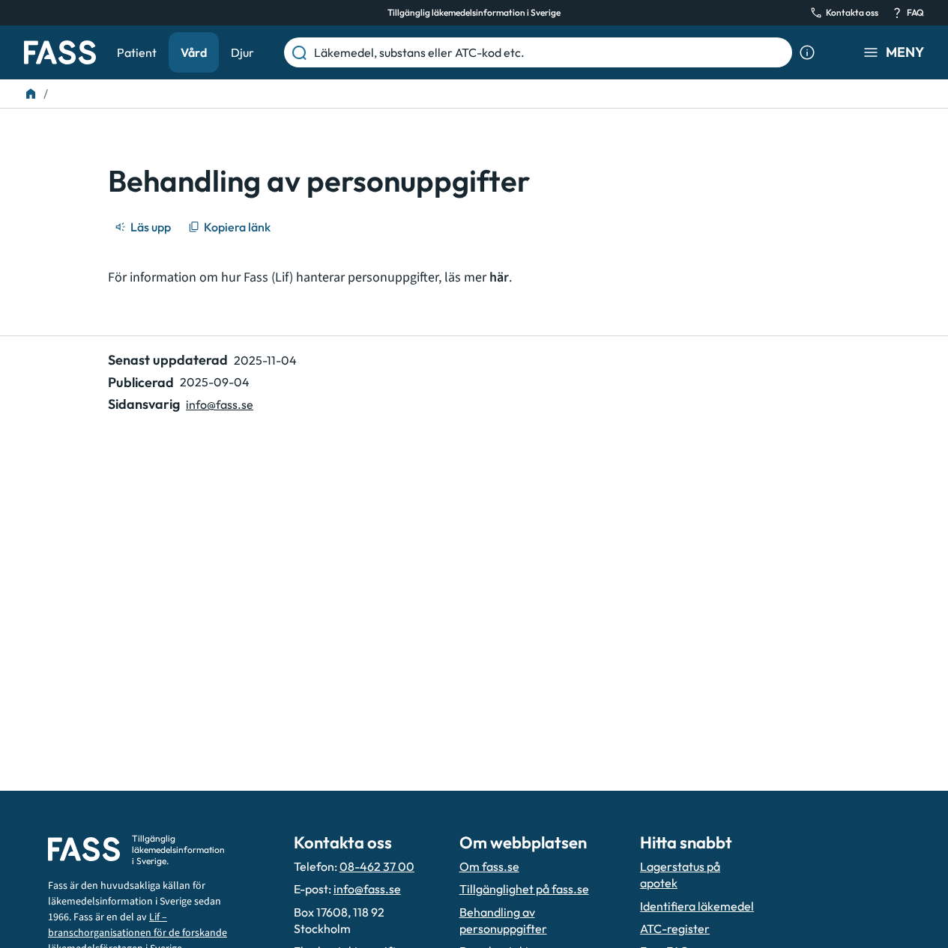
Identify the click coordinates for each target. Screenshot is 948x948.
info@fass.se (219, 404)
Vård (194, 52)
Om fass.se (489, 866)
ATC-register (675, 928)
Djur (242, 52)
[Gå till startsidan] (60, 52)
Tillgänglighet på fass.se (524, 888)
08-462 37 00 (376, 866)
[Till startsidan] (30, 93)
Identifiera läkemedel (697, 906)
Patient (137, 52)
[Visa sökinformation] (807, 52)
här (499, 277)
